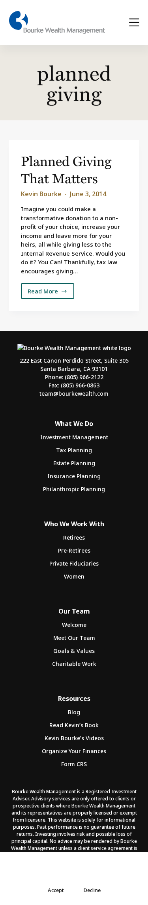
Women (74, 576)
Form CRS (74, 764)
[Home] (57, 22)
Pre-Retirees (74, 550)
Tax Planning (74, 450)
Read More (49, 293)
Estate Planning (74, 463)
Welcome (74, 625)
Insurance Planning (74, 476)
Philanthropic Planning (74, 489)
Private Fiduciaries (74, 563)
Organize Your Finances (74, 751)
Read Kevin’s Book (74, 725)
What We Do (74, 423)
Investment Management (74, 437)
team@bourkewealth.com (74, 393)
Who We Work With (74, 524)
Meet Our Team (74, 637)
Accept (56, 890)
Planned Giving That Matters (66, 169)
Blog (74, 712)
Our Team (74, 611)
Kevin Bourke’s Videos (74, 738)
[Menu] (134, 22)
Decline (92, 890)
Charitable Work (74, 663)
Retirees (74, 537)
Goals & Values (74, 650)
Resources (74, 698)
